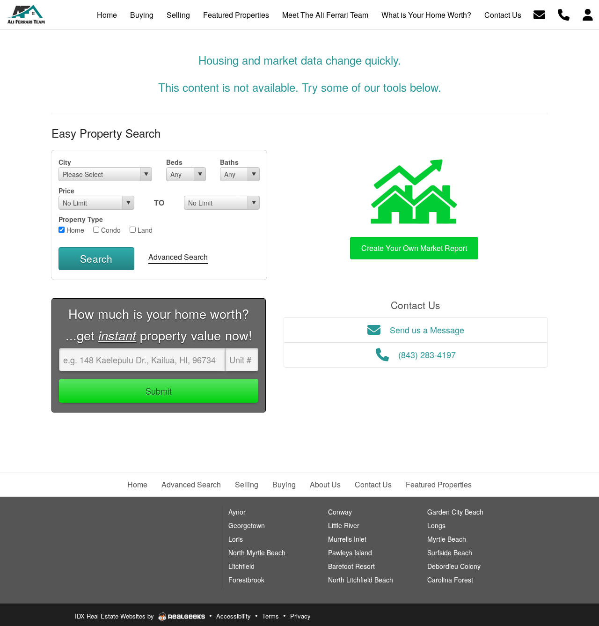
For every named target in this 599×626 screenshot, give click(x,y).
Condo (110, 230)
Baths (229, 162)
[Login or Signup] (588, 13)
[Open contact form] (539, 13)
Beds (174, 162)
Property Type (80, 219)
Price (66, 190)
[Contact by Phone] (564, 13)
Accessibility (233, 615)
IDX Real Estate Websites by (115, 615)
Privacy (300, 615)
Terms (270, 615)
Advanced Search (178, 256)
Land (144, 230)
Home (74, 230)
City (64, 162)
